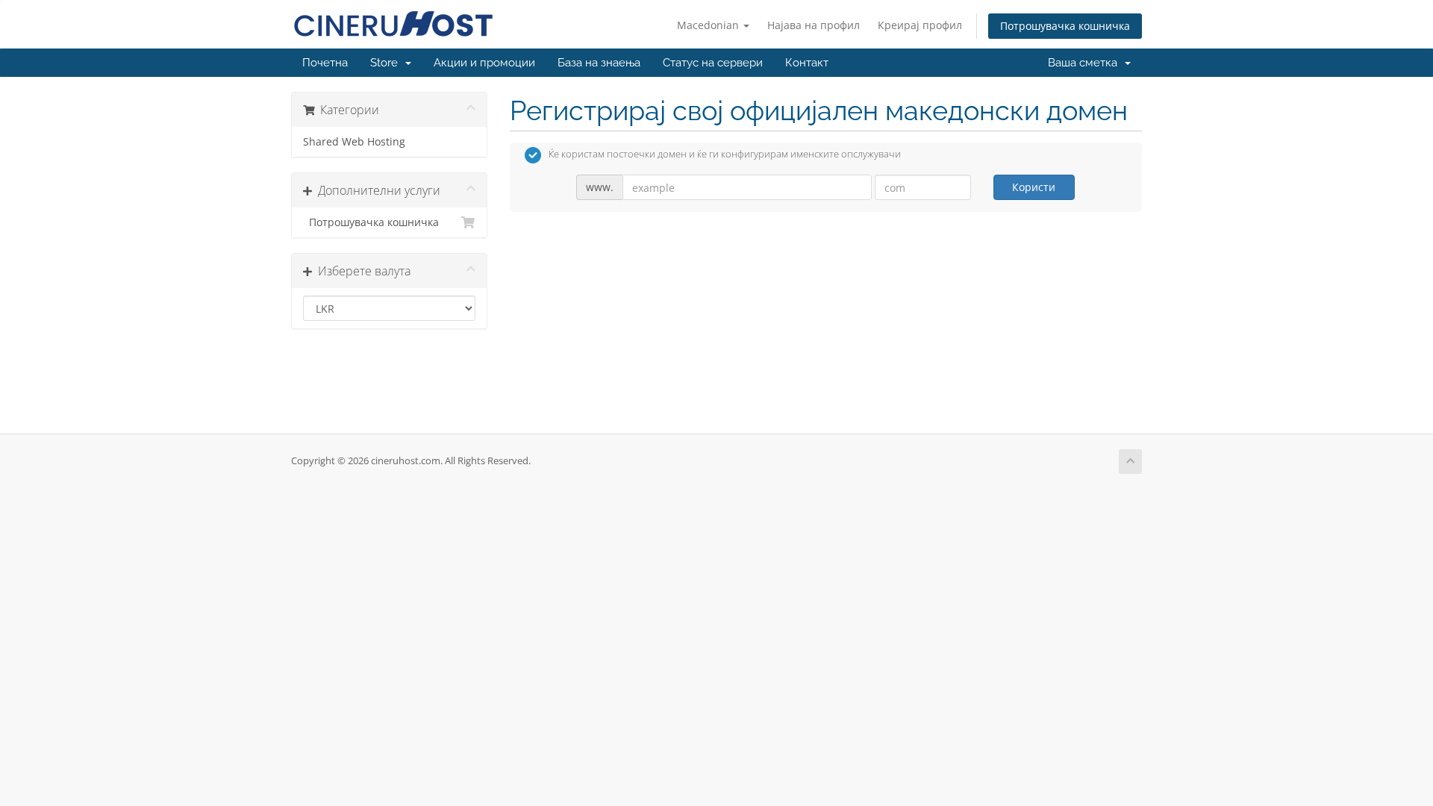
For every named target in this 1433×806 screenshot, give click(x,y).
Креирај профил (920, 25)
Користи (1033, 187)
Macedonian (709, 25)
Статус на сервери (713, 62)
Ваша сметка (1085, 62)
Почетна (325, 62)
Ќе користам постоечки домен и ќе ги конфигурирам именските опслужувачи (725, 154)
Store (387, 62)
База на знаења (599, 62)
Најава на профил (813, 25)
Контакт (806, 62)
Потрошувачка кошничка (1065, 26)
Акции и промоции (484, 62)
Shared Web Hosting (354, 142)
